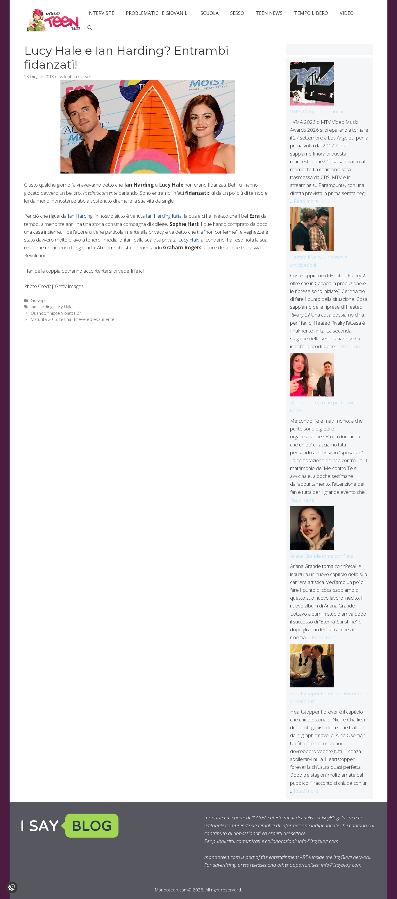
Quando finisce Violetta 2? (56, 313)
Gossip (38, 300)
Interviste (100, 13)
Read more (306, 201)
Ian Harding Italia (164, 215)
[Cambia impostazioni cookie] (11, 887)
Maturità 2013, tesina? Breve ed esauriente (73, 319)
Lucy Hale (189, 239)
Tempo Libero (311, 13)
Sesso (237, 13)
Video (347, 13)
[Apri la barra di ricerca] (90, 27)
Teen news (269, 13)
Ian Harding (80, 215)
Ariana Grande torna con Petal (322, 556)
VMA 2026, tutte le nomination (322, 111)
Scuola (210, 13)
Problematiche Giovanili (157, 13)
